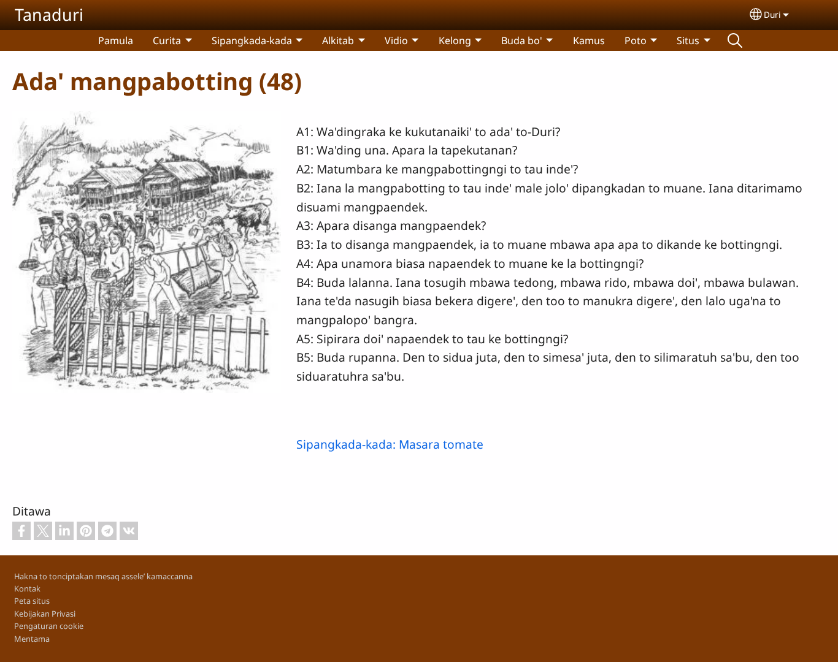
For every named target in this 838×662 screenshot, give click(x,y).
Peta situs (32, 600)
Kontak (27, 588)
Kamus (589, 40)
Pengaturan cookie (48, 625)
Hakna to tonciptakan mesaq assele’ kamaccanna (103, 576)
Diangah (735, 40)
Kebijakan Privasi (44, 613)
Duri (772, 14)
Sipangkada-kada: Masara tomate (389, 444)
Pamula (115, 40)
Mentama (32, 638)
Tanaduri (49, 14)
